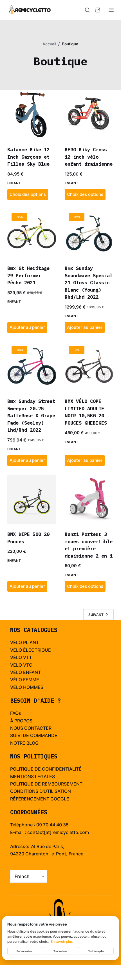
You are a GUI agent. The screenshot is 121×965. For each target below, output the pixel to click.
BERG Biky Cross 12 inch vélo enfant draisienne (89, 157)
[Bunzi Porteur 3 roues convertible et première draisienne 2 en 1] (89, 499)
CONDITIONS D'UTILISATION (40, 791)
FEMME (31, 679)
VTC (27, 665)
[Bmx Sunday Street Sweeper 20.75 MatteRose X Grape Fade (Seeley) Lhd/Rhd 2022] (31, 366)
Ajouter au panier (27, 327)
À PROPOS (21, 721)
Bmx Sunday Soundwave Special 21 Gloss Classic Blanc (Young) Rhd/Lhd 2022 (89, 282)
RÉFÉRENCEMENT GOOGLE (39, 799)
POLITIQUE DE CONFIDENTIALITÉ (46, 769)
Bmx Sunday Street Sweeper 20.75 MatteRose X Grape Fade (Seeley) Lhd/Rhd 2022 (31, 415)
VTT (27, 657)
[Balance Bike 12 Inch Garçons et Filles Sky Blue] (31, 114)
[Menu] (111, 9)
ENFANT (32, 672)
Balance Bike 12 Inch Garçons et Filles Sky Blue (28, 157)
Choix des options (28, 194)
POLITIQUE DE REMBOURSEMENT (46, 784)
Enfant (14, 183)
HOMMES (33, 687)
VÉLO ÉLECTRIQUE (30, 650)
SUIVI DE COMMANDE (33, 735)
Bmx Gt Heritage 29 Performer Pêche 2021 (28, 275)
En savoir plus (62, 941)
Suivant (96, 615)
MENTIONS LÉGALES (32, 776)
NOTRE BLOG (24, 743)
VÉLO (16, 657)
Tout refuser (60, 951)
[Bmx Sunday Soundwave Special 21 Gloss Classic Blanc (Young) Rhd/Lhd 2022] (89, 233)
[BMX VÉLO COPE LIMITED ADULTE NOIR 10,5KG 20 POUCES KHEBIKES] (89, 366)
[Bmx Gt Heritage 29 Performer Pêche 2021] (31, 233)
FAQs (15, 713)
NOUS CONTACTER (30, 728)
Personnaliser (25, 951)
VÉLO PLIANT (24, 642)
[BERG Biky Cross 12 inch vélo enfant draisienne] (89, 114)
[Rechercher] (87, 10)
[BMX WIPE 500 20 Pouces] (31, 499)
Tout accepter (96, 951)
